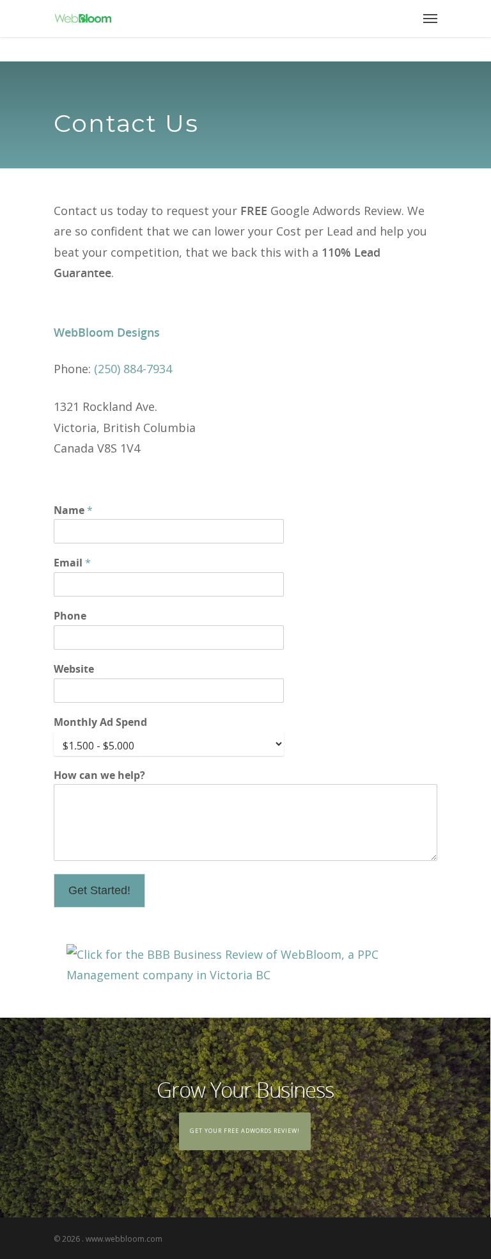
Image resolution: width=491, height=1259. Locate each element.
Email (72, 563)
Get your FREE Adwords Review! (245, 1131)
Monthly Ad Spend (100, 722)
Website (74, 669)
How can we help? (99, 775)
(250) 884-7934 (133, 368)
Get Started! (99, 890)
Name (73, 510)
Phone (70, 616)
